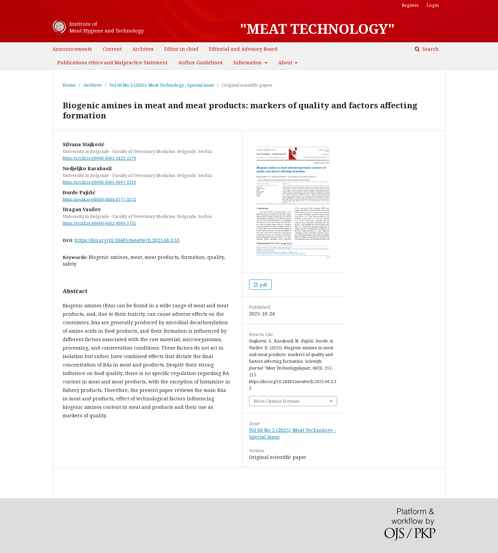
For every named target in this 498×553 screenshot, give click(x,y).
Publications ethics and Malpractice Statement (112, 62)
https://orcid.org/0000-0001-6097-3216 (99, 182)
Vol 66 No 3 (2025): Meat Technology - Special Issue (161, 85)
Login (433, 5)
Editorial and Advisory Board (243, 49)
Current (112, 49)
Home (69, 85)
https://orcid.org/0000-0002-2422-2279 (99, 158)
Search (430, 49)
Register (410, 5)
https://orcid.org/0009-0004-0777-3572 (99, 199)
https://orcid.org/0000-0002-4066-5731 (99, 223)
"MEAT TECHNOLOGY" (317, 28)
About (286, 62)
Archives (142, 49)
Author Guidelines (200, 62)
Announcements (72, 49)
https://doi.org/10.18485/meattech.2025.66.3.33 (127, 240)
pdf (262, 285)
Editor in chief (181, 49)
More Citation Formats (277, 401)
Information (248, 62)
